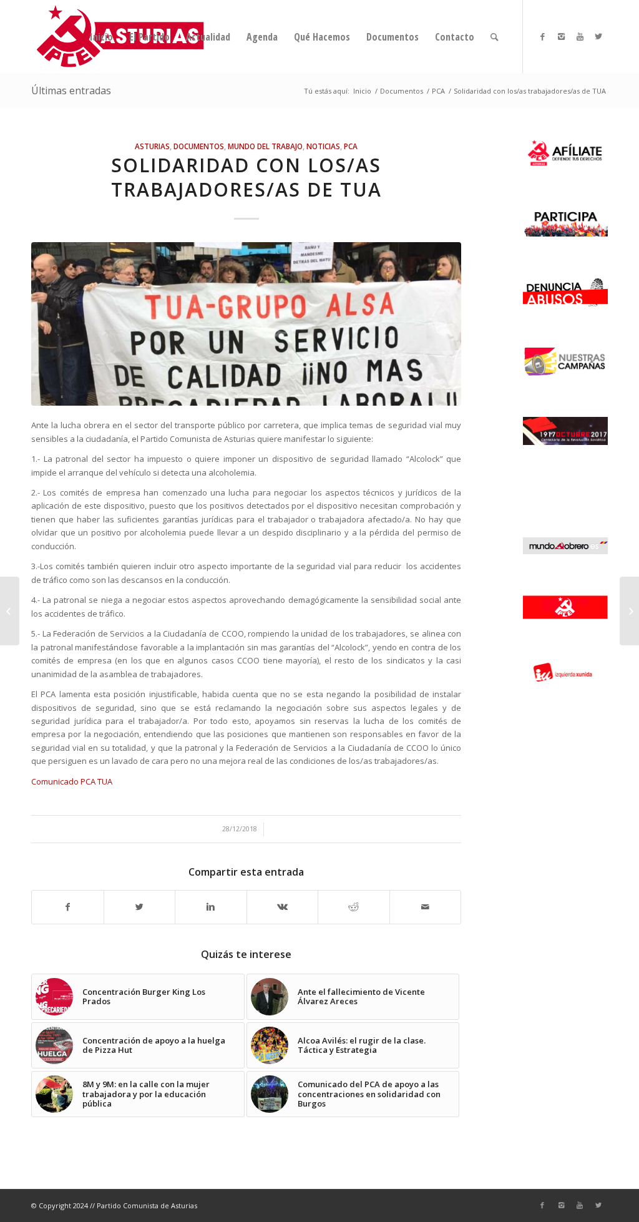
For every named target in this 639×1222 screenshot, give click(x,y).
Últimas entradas (71, 90)
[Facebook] (542, 36)
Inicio (362, 90)
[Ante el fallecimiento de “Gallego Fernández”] (629, 611)
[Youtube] (579, 36)
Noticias (323, 146)
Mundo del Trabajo (265, 146)
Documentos (401, 90)
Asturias (152, 146)
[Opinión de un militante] (9, 611)
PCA (438, 90)
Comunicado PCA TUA (71, 781)
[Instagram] (561, 36)
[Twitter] (598, 36)
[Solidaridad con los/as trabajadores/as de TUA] (246, 324)
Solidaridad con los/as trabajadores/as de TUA (246, 177)
